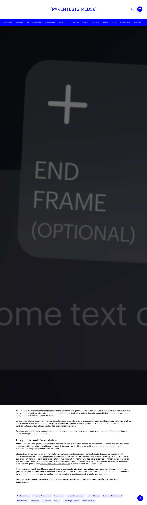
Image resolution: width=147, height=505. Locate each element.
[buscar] (132, 9)
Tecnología (36, 22)
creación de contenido (42, 496)
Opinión (85, 22)
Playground (62, 22)
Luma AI (57, 501)
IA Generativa (22, 501)
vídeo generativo (88, 501)
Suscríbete (7, 22)
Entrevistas (74, 22)
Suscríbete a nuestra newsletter (65, 479)
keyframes (46, 501)
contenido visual (23, 496)
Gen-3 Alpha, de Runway (41, 461)
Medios (105, 22)
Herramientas (49, 22)
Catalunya (137, 22)
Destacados (19, 22)
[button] (139, 9)
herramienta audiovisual (112, 496)
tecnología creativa (71, 501)
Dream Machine (94, 496)
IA (28, 22)
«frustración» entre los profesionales (55, 464)
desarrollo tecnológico (75, 496)
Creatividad (58, 496)
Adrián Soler (66, 257)
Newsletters (125, 22)
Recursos (95, 22)
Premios (114, 22)
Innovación (35, 501)
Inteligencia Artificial (80, 224)
